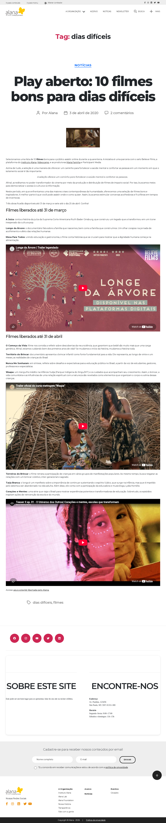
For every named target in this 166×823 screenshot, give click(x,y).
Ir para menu (32, 3)
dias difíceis (42, 602)
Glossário (115, 793)
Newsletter (122, 11)
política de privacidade (116, 767)
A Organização (65, 789)
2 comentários (122, 113)
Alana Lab (62, 796)
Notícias (107, 11)
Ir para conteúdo (13, 3)
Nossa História (64, 804)
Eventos (115, 789)
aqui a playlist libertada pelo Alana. (31, 590)
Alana (53, 113)
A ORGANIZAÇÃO (73, 11)
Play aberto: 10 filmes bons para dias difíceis (83, 89)
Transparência (64, 808)
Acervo (94, 11)
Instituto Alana (28, 162)
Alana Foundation (66, 800)
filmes (58, 602)
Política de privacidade (95, 820)
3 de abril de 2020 (84, 113)
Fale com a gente (66, 812)
